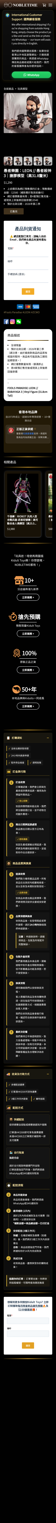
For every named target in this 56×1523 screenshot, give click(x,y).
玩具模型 (23, 88)
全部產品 (9, 88)
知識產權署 (28, 433)
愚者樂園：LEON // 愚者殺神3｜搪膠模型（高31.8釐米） (27, 173)
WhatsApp (33, 75)
